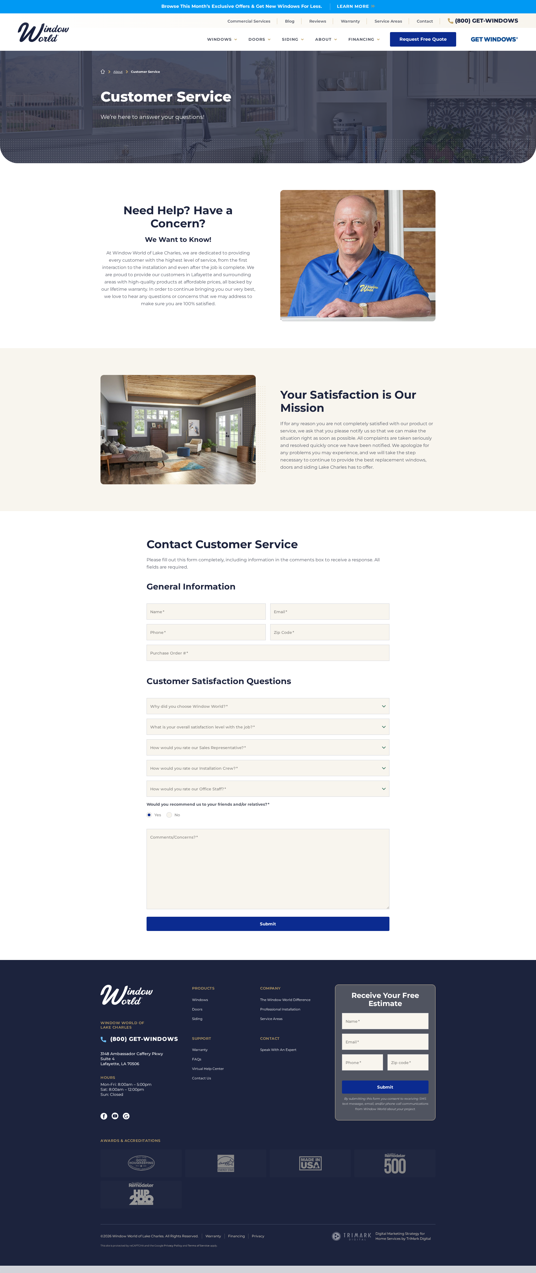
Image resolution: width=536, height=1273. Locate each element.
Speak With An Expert (278, 1050)
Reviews (317, 21)
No (177, 814)
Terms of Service (199, 1245)
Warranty (350, 21)
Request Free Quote (423, 39)
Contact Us (201, 1078)
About (323, 39)
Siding (290, 39)
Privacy (258, 1236)
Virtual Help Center (208, 1069)
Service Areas (388, 21)
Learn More (353, 6)
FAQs (196, 1059)
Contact (425, 21)
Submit (268, 924)
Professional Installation (280, 1009)
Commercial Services (249, 21)
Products (203, 988)
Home (102, 72)
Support (201, 1038)
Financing (361, 39)
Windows (219, 39)
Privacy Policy (173, 1245)
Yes (157, 814)
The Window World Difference (285, 1000)
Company (270, 988)
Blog (290, 21)
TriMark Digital (418, 1239)
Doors (256, 39)
